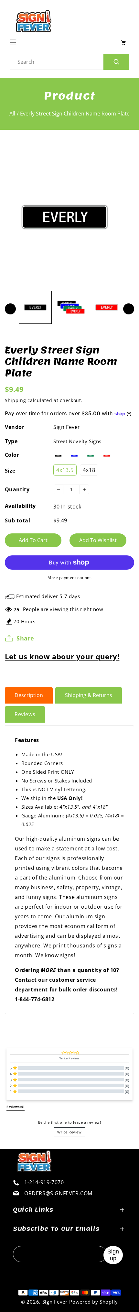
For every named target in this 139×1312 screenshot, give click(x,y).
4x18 (89, 470)
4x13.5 (65, 470)
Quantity (17, 489)
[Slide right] (128, 308)
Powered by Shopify (93, 1301)
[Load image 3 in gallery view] (107, 307)
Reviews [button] (15, 1107)
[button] (14, 42)
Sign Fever (66, 427)
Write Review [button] (69, 1058)
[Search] (116, 62)
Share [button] (25, 638)
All (12, 113)
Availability (20, 505)
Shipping (15, 400)
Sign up (113, 1255)
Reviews (25, 714)
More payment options (69, 577)
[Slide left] (10, 308)
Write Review (69, 1132)
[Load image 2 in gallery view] (71, 307)
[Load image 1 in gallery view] (35, 307)
